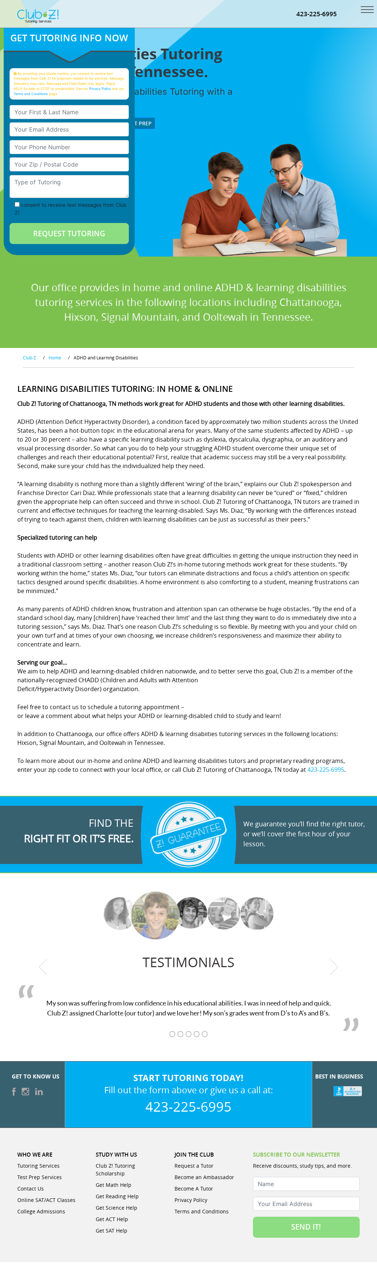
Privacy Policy (100, 89)
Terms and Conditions (31, 94)
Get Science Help (116, 1207)
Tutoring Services (38, 1165)
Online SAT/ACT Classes (46, 1199)
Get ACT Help (112, 1219)
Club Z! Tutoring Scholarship (115, 1169)
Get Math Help (113, 1184)
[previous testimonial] (43, 967)
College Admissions (41, 1211)
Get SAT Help (111, 1230)
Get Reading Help (117, 1196)
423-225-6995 (316, 14)
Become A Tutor (194, 1188)
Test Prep (138, 123)
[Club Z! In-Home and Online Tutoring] (38, 15)
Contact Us (30, 1188)
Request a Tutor (194, 1165)
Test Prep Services (39, 1177)
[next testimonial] (334, 967)
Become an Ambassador (204, 1177)
